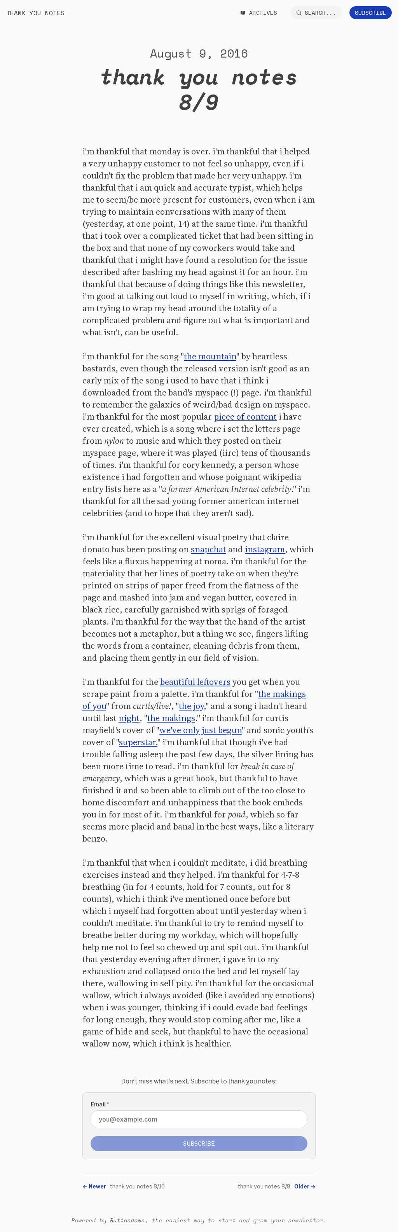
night (129, 718)
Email (100, 1104)
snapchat (208, 549)
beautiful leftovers (195, 682)
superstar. (138, 742)
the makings (171, 718)
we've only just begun (200, 730)
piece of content (245, 416)
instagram (265, 549)
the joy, (192, 706)
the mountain (210, 356)
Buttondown (127, 1220)
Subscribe (370, 13)
